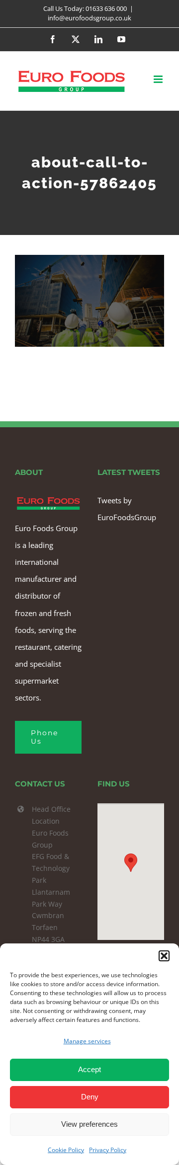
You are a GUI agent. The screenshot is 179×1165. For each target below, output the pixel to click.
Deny (89, 1096)
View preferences (89, 1124)
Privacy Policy (107, 1150)
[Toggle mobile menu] (159, 79)
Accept (89, 1069)
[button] (164, 956)
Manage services (87, 1041)
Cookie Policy (66, 1150)
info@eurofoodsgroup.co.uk (89, 17)
